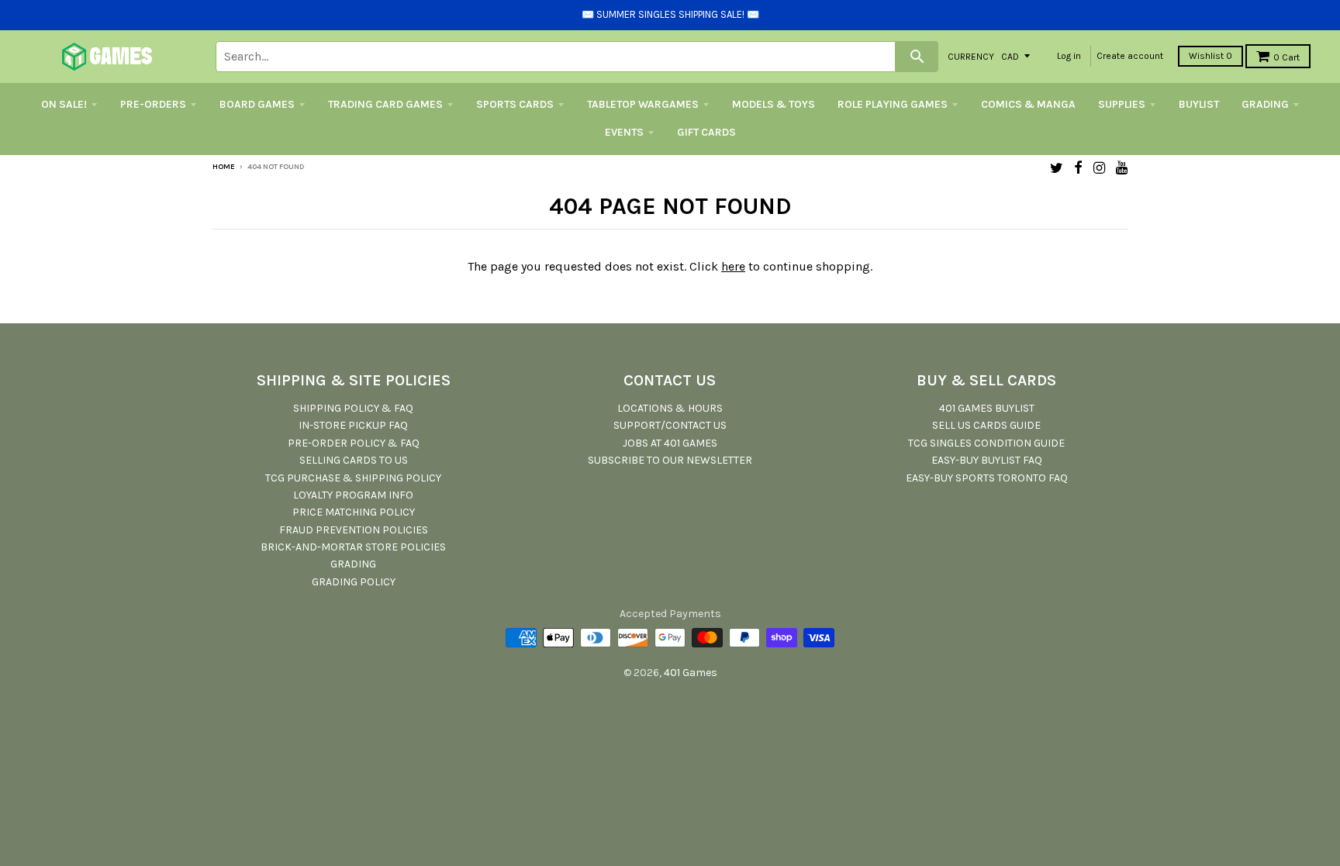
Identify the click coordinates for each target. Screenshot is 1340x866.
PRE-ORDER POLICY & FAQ (354, 443)
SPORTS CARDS (515, 104)
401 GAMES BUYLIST (986, 408)
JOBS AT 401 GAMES (670, 443)
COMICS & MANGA (1028, 104)
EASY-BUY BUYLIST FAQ (986, 460)
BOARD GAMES (257, 104)
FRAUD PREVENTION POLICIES (353, 530)
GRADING (1265, 104)
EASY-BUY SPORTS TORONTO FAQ (987, 478)
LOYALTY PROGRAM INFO (353, 495)
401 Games (690, 672)
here (733, 266)
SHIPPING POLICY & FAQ (353, 408)
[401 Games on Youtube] (1122, 168)
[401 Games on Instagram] (1099, 168)
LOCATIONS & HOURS (670, 408)
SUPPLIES (1121, 104)
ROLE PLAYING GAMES (892, 104)
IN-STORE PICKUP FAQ (353, 425)
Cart (1286, 57)
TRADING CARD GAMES (385, 104)
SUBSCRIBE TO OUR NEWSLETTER (670, 460)
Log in (1069, 55)
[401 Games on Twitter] (1056, 168)
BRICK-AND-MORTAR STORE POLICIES (353, 547)
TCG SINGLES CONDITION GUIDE (986, 443)
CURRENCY (971, 55)
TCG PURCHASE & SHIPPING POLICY (353, 478)
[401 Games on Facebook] (1078, 168)
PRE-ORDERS (153, 104)
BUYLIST (1199, 104)
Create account (1130, 55)
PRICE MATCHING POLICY (353, 512)
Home (223, 166)
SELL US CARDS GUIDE (986, 425)
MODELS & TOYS (773, 104)
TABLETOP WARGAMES (643, 104)
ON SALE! (64, 104)
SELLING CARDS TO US (353, 460)
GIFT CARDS (706, 132)
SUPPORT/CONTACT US (670, 425)
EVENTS (624, 132)
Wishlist (1210, 55)
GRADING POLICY (353, 581)
